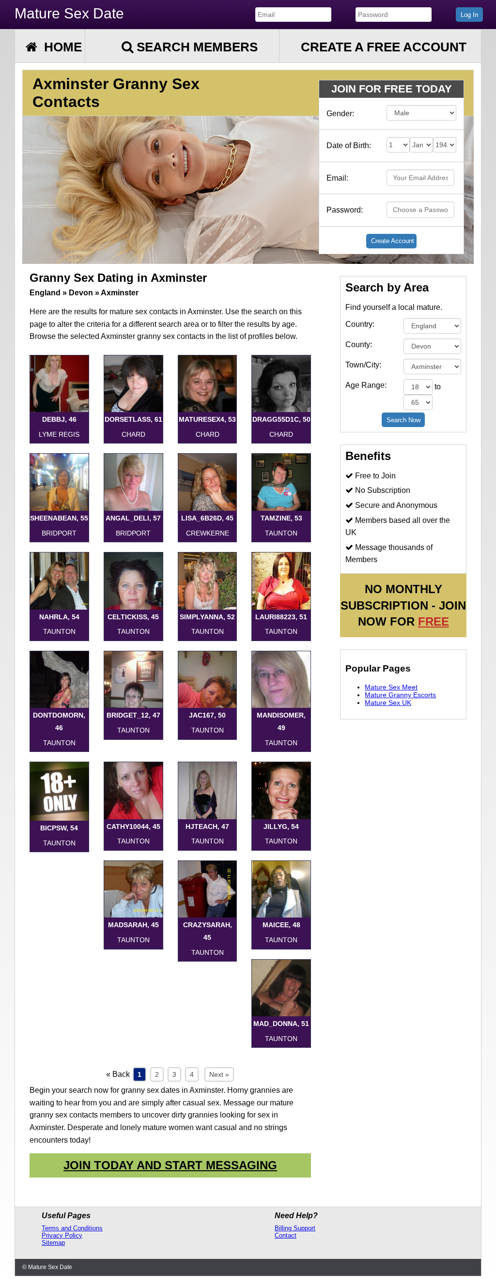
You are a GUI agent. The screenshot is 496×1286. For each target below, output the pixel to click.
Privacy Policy (62, 1235)
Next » (219, 1074)
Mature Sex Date (69, 13)
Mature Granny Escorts (400, 695)
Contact (285, 1235)
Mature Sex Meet (391, 687)
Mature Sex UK (388, 702)
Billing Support (295, 1228)
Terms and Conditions (72, 1228)
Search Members (195, 47)
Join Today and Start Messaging (170, 1165)
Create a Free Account (383, 47)
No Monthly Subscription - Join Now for (403, 605)
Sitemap (53, 1242)
